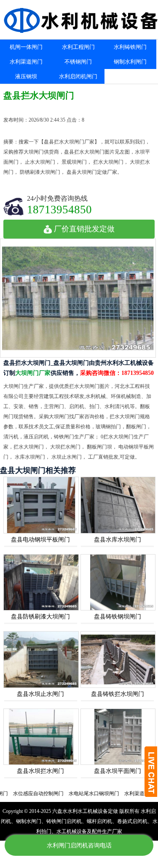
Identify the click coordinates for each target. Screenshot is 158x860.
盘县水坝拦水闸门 (40, 771)
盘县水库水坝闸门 (117, 539)
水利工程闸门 (78, 47)
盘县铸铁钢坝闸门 (117, 616)
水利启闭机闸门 (78, 76)
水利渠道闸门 (26, 61)
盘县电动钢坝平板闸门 (40, 539)
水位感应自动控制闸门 (28, 793)
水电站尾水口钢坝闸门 (84, 793)
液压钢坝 (26, 76)
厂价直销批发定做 (84, 229)
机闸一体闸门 (26, 47)
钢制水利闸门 (130, 61)
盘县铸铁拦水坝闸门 (117, 694)
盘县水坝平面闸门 (117, 771)
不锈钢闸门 (78, 61)
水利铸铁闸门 (130, 47)
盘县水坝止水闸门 (40, 694)
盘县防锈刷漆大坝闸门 (40, 616)
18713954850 (59, 209)
